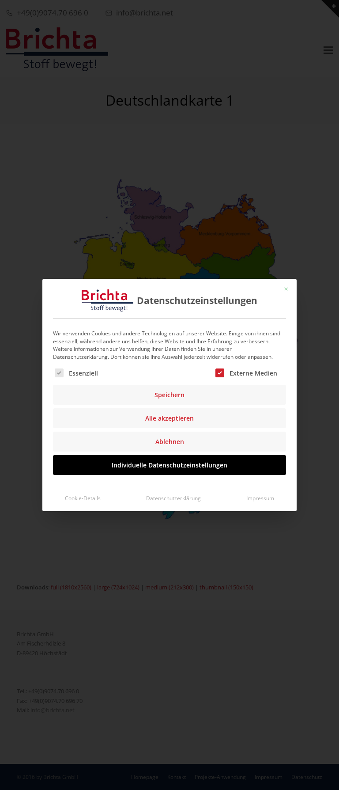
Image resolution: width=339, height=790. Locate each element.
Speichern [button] (169, 395)
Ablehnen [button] (169, 441)
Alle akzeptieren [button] (169, 418)
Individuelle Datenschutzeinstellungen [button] (169, 465)
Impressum (260, 498)
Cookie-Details (83, 498)
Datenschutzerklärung (173, 498)
